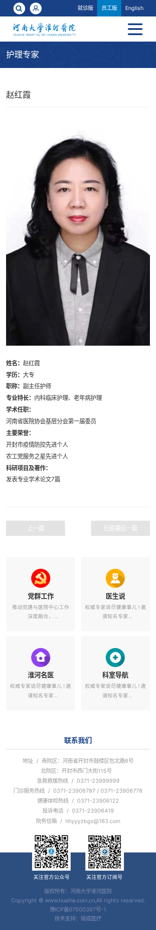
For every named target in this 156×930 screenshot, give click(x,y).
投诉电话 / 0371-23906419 (78, 810)
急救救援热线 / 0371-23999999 (78, 781)
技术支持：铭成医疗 (78, 918)
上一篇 (35, 528)
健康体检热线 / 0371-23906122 (78, 800)
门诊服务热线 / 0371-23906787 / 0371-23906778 (78, 790)
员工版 (109, 8)
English (134, 8)
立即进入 (40, 594)
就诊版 (85, 8)
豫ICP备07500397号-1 (78, 909)
